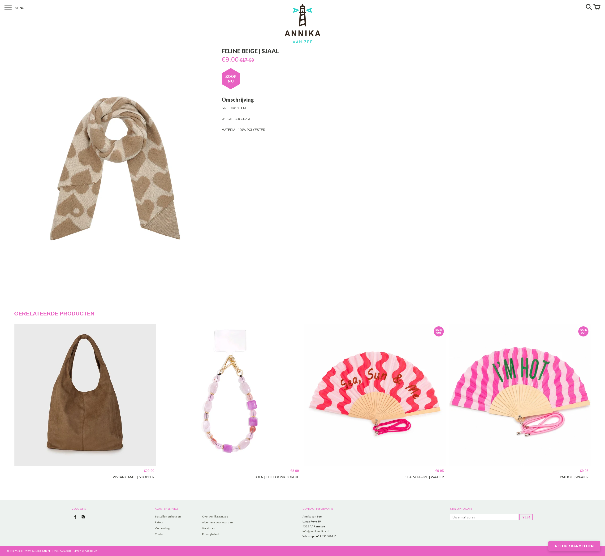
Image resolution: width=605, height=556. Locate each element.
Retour (159, 522)
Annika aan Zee (42, 550)
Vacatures (208, 528)
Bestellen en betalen (168, 516)
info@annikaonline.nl (315, 531)
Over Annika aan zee (215, 516)
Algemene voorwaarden (217, 522)
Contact (160, 534)
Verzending (162, 528)
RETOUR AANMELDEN (574, 546)
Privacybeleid (210, 534)
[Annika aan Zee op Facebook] (75, 519)
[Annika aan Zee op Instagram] (83, 519)
